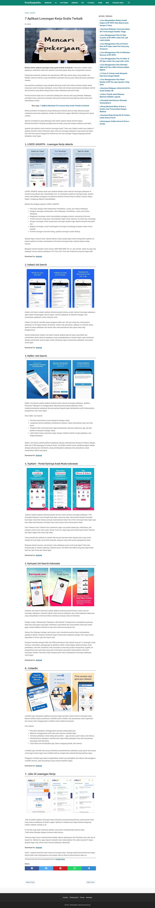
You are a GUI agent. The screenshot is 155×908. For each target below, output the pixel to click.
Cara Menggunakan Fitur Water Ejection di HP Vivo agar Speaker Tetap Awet (114, 82)
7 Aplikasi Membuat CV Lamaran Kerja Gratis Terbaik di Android (64, 106)
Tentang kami (73, 897)
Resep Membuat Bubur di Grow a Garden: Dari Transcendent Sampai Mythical (113, 109)
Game (100, 3)
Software (64, 3)
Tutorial (90, 3)
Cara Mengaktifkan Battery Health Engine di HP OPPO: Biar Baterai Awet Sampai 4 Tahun (114, 22)
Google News (60, 859)
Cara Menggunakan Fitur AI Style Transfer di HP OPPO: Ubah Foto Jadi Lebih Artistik (114, 37)
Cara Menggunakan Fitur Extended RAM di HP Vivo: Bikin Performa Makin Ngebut (114, 67)
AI (56, 3)
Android (74, 3)
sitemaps (89, 897)
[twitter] (46, 868)
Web (107, 3)
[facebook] (32, 868)
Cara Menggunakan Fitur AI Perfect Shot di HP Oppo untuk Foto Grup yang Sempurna (114, 46)
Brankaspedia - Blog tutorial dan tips (80, 905)
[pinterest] (60, 868)
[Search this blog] (129, 2)
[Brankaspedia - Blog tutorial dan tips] (33, 3)
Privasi (82, 897)
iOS (82, 3)
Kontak (65, 897)
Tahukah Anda (117, 3)
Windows (48, 3)
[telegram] (89, 868)
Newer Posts (30, 882)
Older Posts (90, 882)
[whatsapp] (74, 868)
